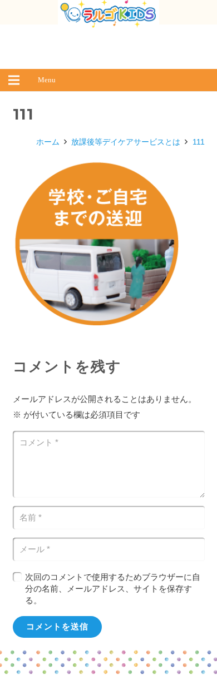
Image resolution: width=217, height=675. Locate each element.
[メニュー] (14, 80)
